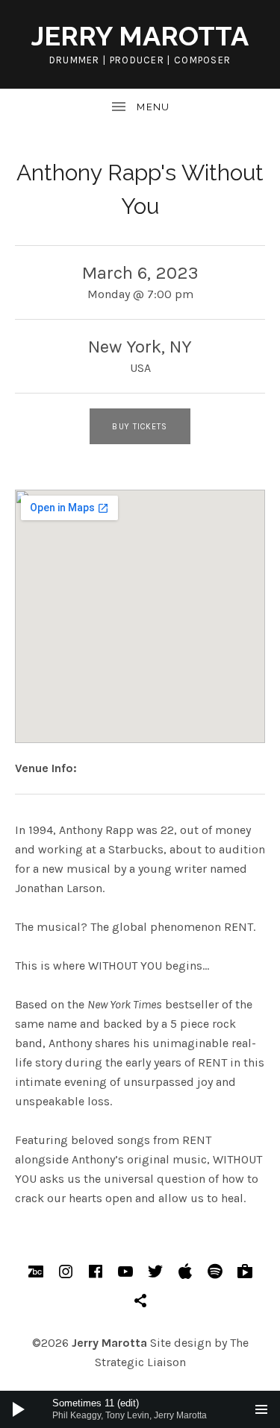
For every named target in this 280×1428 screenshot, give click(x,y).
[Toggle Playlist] (261, 1409)
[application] (140, 1409)
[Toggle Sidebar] (139, 107)
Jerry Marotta (140, 35)
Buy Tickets (139, 427)
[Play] (19, 1409)
